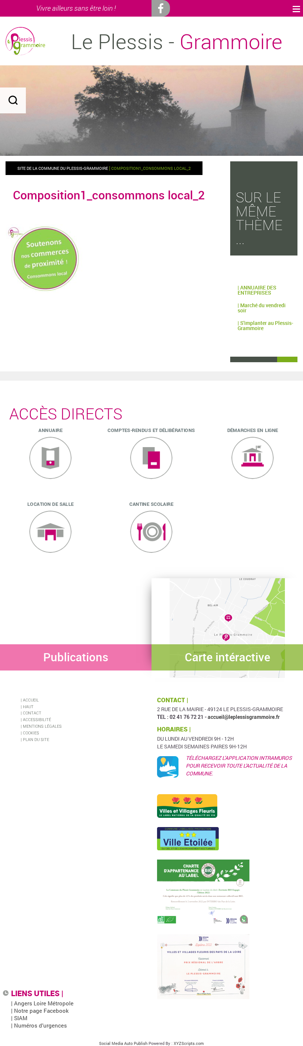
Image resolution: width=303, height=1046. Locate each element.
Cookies (31, 732)
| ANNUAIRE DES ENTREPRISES (257, 290)
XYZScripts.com (189, 1043)
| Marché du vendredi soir (262, 308)
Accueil (31, 700)
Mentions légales (42, 726)
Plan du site (36, 739)
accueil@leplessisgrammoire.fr (244, 716)
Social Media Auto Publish (123, 1043)
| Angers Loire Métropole (42, 1003)
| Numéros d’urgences (39, 1025)
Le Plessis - (176, 41)
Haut (28, 706)
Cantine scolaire (152, 503)
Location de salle (50, 503)
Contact (32, 713)
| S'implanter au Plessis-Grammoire (265, 325)
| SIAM (19, 1018)
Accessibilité (37, 719)
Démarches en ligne (252, 429)
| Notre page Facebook (40, 1010)
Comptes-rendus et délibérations (151, 429)
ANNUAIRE (50, 429)
